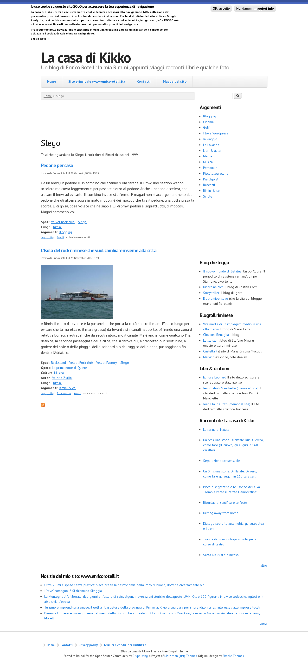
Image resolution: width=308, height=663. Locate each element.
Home (51, 81)
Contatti (144, 81)
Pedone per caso (57, 165)
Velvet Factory (106, 362)
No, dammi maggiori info (255, 8)
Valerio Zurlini (62, 378)
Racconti (209, 185)
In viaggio (210, 139)
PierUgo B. (210, 179)
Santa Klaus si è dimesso (221, 555)
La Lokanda (211, 145)
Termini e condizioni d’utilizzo (124, 645)
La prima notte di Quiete (69, 367)
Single (207, 196)
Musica (59, 373)
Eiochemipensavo (215, 298)
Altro (263, 624)
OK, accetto (221, 8)
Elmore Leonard (214, 377)
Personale (210, 168)
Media (207, 156)
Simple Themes (233, 656)
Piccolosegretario (215, 173)
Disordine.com (213, 287)
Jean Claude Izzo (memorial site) (226, 404)
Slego (82, 222)
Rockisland (58, 362)
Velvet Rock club (63, 222)
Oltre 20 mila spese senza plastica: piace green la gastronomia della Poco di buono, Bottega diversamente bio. (124, 585)
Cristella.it (210, 351)
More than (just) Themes (180, 656)
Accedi (60, 237)
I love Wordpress (215, 133)
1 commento (64, 393)
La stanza (210, 340)
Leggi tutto (47, 237)
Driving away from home (220, 513)
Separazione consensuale (221, 460)
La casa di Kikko (86, 57)
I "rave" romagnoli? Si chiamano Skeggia (73, 591)
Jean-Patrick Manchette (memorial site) (230, 388)
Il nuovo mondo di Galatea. (222, 271)
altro (263, 565)
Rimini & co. (67, 388)
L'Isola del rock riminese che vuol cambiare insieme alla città (98, 250)
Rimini (57, 227)
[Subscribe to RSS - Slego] (43, 406)
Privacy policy (88, 645)
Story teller (211, 293)
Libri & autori (212, 150)
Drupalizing (140, 656)
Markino (208, 357)
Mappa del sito (174, 81)
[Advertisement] (128, 120)
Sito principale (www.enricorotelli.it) (96, 81)
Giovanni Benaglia (216, 334)
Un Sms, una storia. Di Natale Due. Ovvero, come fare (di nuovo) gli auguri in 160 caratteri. (233, 445)
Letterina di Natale (216, 429)
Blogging (65, 232)
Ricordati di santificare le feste (225, 502)
